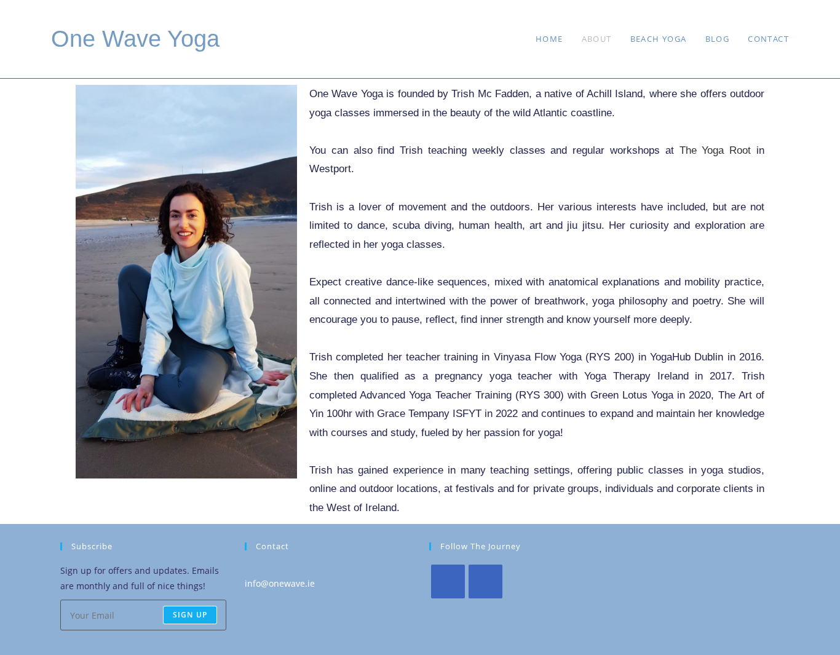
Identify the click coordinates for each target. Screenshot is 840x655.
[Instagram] (485, 581)
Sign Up (190, 614)
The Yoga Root (715, 150)
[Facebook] (448, 581)
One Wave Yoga (135, 39)
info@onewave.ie (280, 583)
